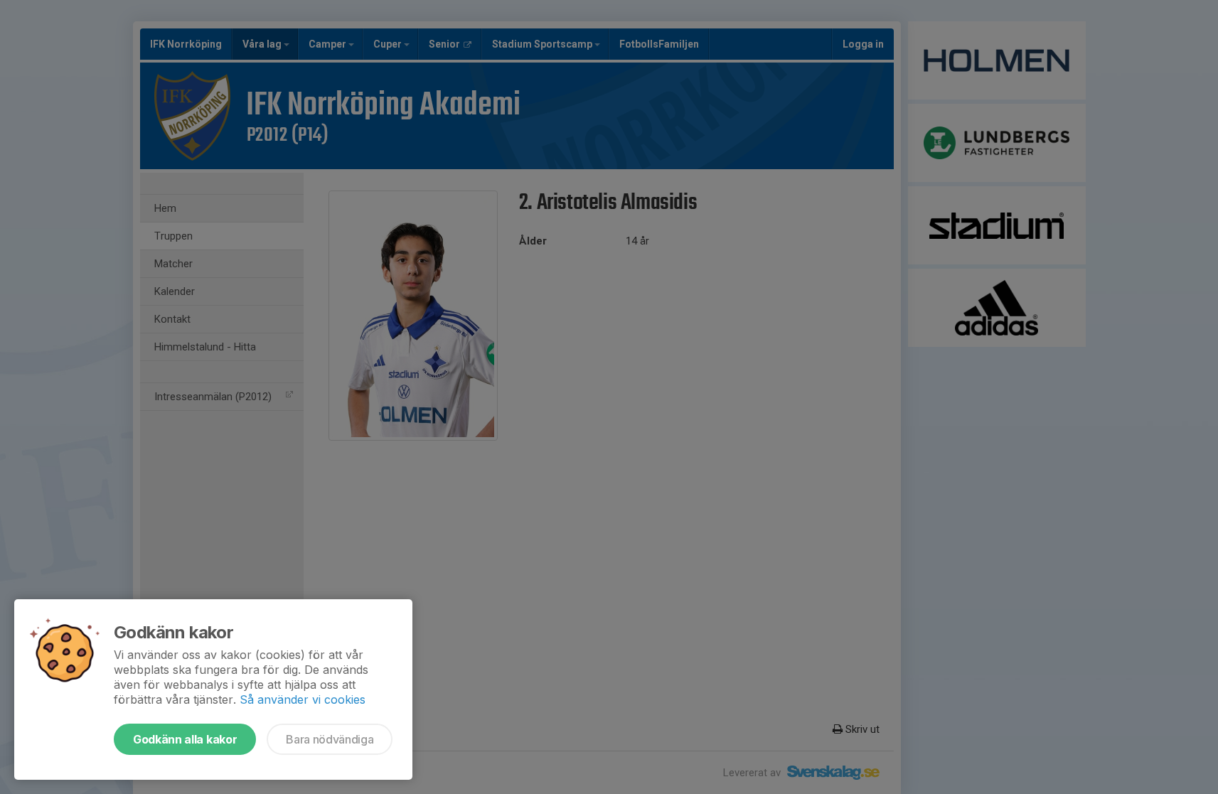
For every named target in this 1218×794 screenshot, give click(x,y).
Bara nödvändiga (329, 739)
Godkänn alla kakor (185, 739)
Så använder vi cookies (302, 699)
